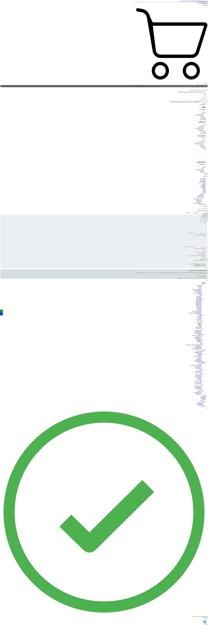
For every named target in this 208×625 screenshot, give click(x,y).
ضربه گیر (201, 380)
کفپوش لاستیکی (198, 301)
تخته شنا (199, 326)
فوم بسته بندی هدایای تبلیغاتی (196, 365)
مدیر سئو (179, 278)
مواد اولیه (195, 86)
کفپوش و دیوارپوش (199, 298)
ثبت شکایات (201, 405)
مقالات (181, 86)
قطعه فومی (199, 292)
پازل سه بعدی (198, 200)
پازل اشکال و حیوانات (197, 198)
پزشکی (204, 190)
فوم (202, 284)
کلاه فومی (199, 364)
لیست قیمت (177, 86)
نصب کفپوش (198, 394)
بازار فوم (201, 400)
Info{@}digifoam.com (197, 265)
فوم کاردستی (198, 341)
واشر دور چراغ (198, 372)
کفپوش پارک (199, 308)
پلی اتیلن (199, 357)
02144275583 (198, 264)
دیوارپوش (199, 309)
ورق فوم (203, 189)
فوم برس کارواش (198, 371)
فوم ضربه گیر (198, 382)
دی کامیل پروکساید (197, 356)
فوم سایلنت (199, 285)
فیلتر (187, 212)
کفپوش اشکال (198, 304)
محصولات (200, 86)
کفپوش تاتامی (198, 299)
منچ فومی (199, 317)
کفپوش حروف (198, 297)
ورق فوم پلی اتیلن (198, 290)
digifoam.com (203, 3)
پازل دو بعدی (198, 199)
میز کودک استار (198, 338)
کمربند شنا (199, 322)
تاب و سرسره (198, 336)
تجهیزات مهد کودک (200, 196)
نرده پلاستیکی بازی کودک (196, 310)
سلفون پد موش (198, 368)
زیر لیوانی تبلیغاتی (198, 367)
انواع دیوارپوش (202, 178)
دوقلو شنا (199, 324)
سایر (202, 384)
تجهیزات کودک (200, 334)
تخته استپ (199, 323)
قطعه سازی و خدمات (188, 86)
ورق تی (199, 288)
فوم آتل (199, 378)
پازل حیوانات (199, 320)
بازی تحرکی (201, 294)
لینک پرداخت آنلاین (200, 404)
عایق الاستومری (198, 331)
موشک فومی (198, 296)
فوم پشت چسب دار (197, 293)
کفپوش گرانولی (198, 311)
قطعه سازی (203, 184)
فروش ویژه (136, 86)
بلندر (200, 342)
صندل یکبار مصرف (197, 385)
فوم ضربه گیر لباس (197, 381)
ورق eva (199, 287)
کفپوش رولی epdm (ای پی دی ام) (195, 312)
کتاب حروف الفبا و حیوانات (196, 348)
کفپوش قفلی (198, 306)
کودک (204, 93)
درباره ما (167, 86)
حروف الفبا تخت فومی (197, 346)
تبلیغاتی (204, 179)
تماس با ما (162, 86)
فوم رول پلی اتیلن (198, 291)
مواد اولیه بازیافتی (200, 350)
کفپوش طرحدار (198, 303)
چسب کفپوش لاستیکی (199, 361)
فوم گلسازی (199, 340)
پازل (204, 95)
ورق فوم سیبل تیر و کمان (196, 289)
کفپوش (204, 191)
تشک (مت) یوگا (198, 327)
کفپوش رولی (198, 302)
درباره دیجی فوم (200, 402)
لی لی (200, 295)
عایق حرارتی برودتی (201, 182)
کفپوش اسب (198, 307)
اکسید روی (199, 358)
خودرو (202, 369)
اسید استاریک (198, 359)
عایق (202, 329)
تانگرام (200, 318)
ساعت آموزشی (198, 347)
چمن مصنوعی (198, 305)
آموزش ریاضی (198, 345)
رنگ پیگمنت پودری (197, 360)
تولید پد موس (198, 366)
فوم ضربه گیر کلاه (197, 383)
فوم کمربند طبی (198, 379)
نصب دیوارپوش (198, 393)
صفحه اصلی (205, 86)
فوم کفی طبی (198, 377)
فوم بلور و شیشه (198, 374)
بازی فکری (201, 194)
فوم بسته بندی (198, 375)
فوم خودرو (199, 370)
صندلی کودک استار (197, 337)
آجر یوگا (199, 325)
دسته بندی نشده (202, 180)
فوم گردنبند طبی (198, 376)
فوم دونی (172, 86)
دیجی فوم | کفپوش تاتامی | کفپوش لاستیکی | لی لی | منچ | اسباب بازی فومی (191, 91)
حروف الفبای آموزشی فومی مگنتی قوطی (193, 344)
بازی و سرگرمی (200, 195)
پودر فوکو (199, 355)
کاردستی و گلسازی (199, 339)
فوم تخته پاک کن (198, 386)
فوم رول (203, 183)
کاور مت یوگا (198, 328)
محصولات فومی (202, 186)
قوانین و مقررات (200, 403)
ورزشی (204, 188)
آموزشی (201, 193)
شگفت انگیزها (141, 86)
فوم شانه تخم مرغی (197, 330)
